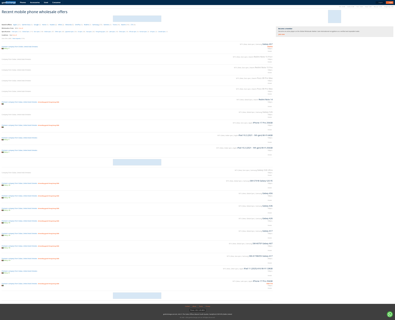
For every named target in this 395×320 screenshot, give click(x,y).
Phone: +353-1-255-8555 (197, 310)
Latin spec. (113, 31)
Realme (87, 25)
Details (270, 51)
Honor (45, 25)
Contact (187, 306)
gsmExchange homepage (9, 2)
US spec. (81, 31)
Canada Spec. (163, 31)
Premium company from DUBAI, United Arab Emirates (20, 47)
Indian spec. (49, 31)
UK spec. (153, 31)
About (194, 306)
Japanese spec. (71, 31)
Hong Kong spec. (102, 31)
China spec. (123, 31)
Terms (201, 306)
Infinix (61, 25)
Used (46, 2)
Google (37, 25)
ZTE (133, 25)
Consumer (56, 2)
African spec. (133, 31)
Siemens (107, 25)
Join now (281, 34)
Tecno (116, 25)
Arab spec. (16, 31)
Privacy (208, 306)
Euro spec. (38, 31)
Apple (17, 25)
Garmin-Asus (27, 25)
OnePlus (79, 25)
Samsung (97, 25)
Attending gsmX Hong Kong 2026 (48, 102)
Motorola (69, 25)
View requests (18, 38)
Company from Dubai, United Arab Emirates (16, 59)
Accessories (35, 2)
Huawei (53, 25)
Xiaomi (125, 25)
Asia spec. (90, 31)
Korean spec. (144, 31)
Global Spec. (27, 31)
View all (21, 28)
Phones (23, 2)
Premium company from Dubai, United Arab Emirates (19, 102)
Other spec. (59, 31)
